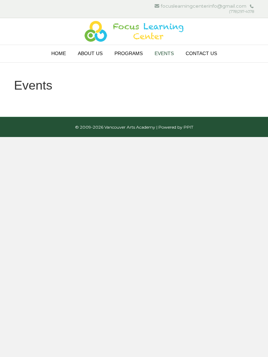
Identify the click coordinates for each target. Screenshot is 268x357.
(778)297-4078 (241, 11)
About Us (90, 53)
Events (164, 53)
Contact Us (201, 53)
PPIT (188, 127)
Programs (128, 53)
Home (58, 53)
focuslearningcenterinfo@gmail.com (203, 6)
